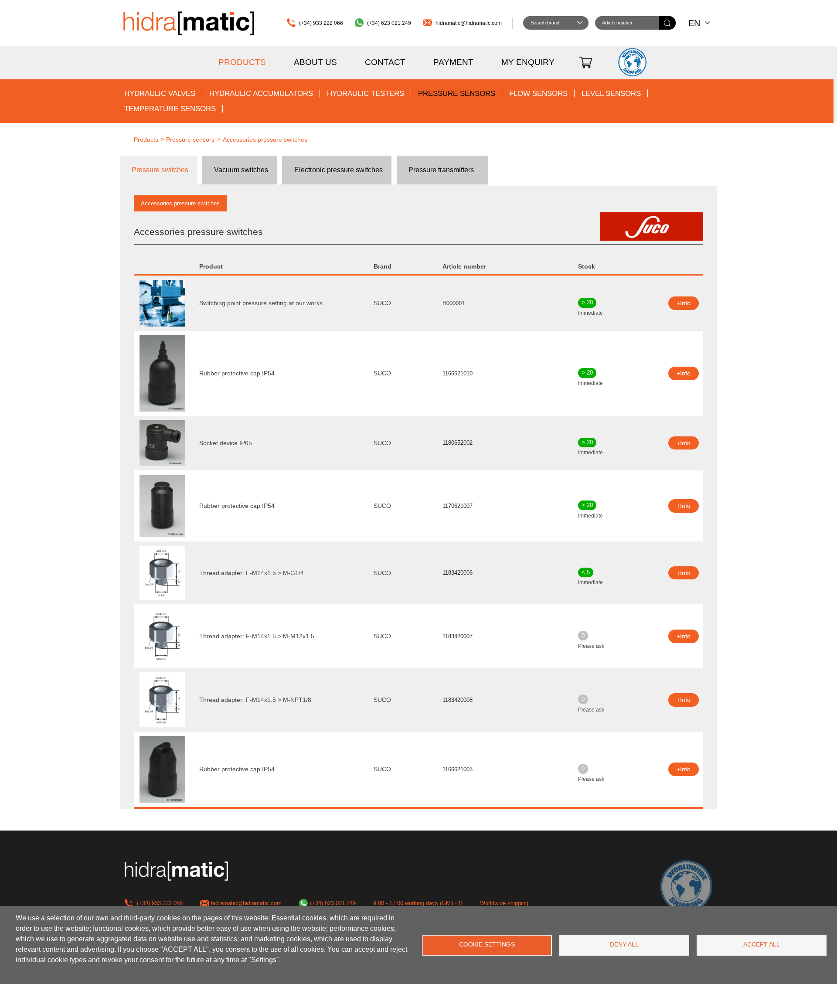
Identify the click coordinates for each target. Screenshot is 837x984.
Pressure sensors (456, 93)
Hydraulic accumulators (261, 93)
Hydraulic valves (159, 93)
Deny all (624, 944)
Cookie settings (487, 944)
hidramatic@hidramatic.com (469, 23)
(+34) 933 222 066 (321, 23)
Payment (453, 62)
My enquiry (528, 62)
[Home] (189, 23)
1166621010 (457, 373)
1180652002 (457, 442)
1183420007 (457, 636)
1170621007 (457, 506)
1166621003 (457, 769)
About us (315, 62)
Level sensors (611, 93)
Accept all (761, 944)
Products (242, 62)
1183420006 (457, 572)
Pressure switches (160, 170)
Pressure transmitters (441, 170)
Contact (385, 62)
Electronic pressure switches (338, 170)
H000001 (453, 303)
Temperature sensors (170, 109)
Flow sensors (538, 93)
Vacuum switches (241, 170)
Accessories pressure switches (265, 139)
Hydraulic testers (365, 93)
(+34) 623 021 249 (389, 23)
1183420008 (457, 700)
